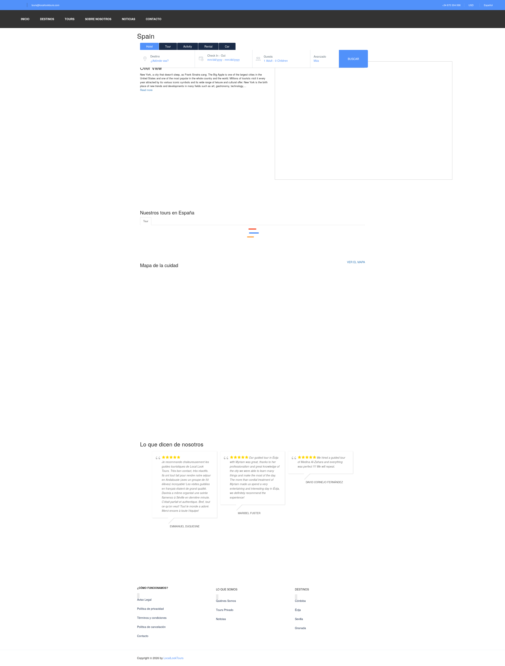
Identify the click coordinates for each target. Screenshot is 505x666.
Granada (300, 628)
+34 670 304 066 (451, 5)
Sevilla (299, 619)
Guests (268, 56)
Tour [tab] (168, 46)
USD (471, 5)
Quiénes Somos (226, 601)
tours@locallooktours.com (45, 5)
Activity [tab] (187, 46)
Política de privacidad (150, 609)
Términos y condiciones (151, 618)
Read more (146, 90)
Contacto (153, 19)
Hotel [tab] (149, 46)
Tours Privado (224, 610)
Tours (69, 19)
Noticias (128, 19)
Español (488, 5)
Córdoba (300, 601)
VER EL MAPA (356, 262)
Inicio (25, 19)
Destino (155, 56)
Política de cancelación (151, 627)
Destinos (47, 19)
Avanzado (320, 56)
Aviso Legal (144, 599)
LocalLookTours (173, 658)
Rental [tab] (208, 46)
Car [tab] (227, 46)
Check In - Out (216, 55)
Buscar (353, 59)
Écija (298, 610)
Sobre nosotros (98, 19)
